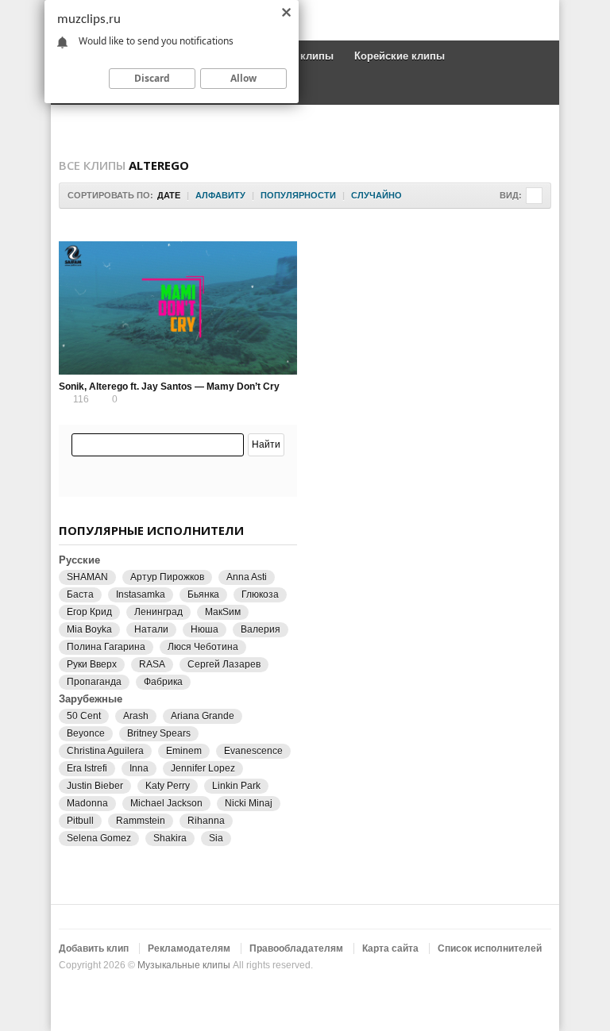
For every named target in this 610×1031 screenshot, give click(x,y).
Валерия (260, 629)
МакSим (223, 611)
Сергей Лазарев (224, 664)
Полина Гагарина (106, 646)
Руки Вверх (92, 664)
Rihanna (206, 820)
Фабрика (163, 681)
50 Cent (84, 715)
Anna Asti (246, 577)
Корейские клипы (399, 56)
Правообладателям (296, 948)
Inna (139, 768)
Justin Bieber (95, 785)
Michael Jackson (166, 803)
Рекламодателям (189, 948)
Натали (151, 629)
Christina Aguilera (105, 750)
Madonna (87, 803)
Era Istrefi (87, 768)
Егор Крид (89, 611)
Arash (136, 715)
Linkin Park (236, 785)
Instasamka (140, 594)
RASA (152, 664)
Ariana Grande (202, 715)
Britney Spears (159, 733)
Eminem (184, 750)
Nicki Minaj (248, 803)
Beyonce (86, 733)
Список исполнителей (490, 948)
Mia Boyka (89, 629)
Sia (216, 838)
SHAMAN (87, 577)
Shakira (170, 838)
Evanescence (253, 750)
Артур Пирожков (167, 577)
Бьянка (203, 594)
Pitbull (80, 820)
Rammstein (140, 820)
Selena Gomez (99, 838)
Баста (80, 594)
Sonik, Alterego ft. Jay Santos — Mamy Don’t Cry (169, 386)
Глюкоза (260, 594)
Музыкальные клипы (183, 965)
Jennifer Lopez (203, 768)
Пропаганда (94, 681)
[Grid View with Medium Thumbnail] (534, 195)
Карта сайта (390, 948)
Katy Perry (167, 785)
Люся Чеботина (203, 646)
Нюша (204, 629)
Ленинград (158, 611)
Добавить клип (94, 948)
